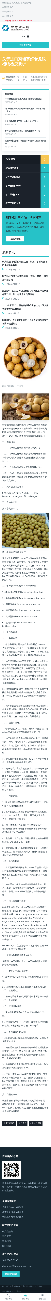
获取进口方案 (25, 45)
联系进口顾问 (11, 1274)
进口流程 (6, 1236)
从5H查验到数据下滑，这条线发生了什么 (22, 121)
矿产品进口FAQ (13, 194)
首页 (18, 78)
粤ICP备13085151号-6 (11, 1291)
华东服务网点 (7, 11)
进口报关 (22, 1123)
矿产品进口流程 (13, 177)
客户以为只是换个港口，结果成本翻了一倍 (22, 131)
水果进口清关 (9, 1123)
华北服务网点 (7, 16)
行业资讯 (25, 78)
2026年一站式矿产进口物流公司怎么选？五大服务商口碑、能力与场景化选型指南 (25, 292)
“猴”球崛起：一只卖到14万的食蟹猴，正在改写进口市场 (25, 109)
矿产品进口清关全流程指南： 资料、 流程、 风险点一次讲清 (25, 278)
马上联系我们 (14, 238)
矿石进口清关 (12, 168)
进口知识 (6, 1245)
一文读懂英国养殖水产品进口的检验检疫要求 (23, 99)
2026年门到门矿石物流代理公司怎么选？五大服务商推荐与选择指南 (25, 307)
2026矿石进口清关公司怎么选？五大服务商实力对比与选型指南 (25, 322)
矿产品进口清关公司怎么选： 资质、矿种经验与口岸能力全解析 (24, 263)
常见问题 (6, 1241)
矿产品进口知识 (13, 203)
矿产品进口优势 (13, 185)
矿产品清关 (7, 1231)
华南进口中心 (7, 7)
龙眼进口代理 (35, 1123)
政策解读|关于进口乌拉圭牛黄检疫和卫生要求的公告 (25, 142)
